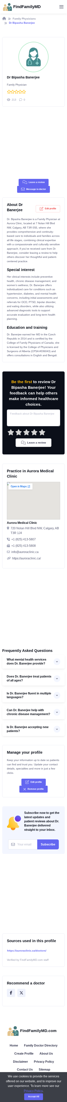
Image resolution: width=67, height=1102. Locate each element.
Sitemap (44, 1069)
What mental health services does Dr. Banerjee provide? (26, 661)
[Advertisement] (33, 145)
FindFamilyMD (27, 6)
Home (14, 1045)
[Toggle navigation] (61, 6)
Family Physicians (24, 18)
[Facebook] (11, 993)
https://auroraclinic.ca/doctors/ (26, 950)
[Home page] (4, 18)
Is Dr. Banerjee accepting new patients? (27, 729)
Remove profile (36, 789)
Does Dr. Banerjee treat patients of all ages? (29, 678)
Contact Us (25, 1069)
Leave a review (37, 182)
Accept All (33, 1096)
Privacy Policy (44, 1061)
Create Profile (24, 1053)
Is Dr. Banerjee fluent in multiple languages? (29, 695)
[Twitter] (21, 993)
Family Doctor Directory (41, 1045)
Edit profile (50, 208)
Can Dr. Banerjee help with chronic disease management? (28, 712)
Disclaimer (20, 1061)
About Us (46, 1053)
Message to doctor (36, 189)
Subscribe (48, 844)
